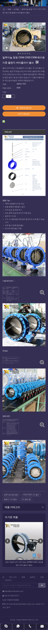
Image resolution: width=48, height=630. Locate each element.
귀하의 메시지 (25, 108)
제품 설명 (8, 132)
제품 (23, 577)
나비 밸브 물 (26, 499)
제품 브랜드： (7, 88)
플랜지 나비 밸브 (10, 499)
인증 (42, 577)
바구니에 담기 (24, 114)
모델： (5, 84)
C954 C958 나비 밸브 (31, 495)
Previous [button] (7, 541)
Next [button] (40, 541)
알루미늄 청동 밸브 (11, 495)
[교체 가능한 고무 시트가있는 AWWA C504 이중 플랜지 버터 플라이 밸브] (24, 541)
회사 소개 (12, 577)
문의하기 (8, 580)
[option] (24, 544)
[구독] (42, 585)
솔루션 (32, 577)
